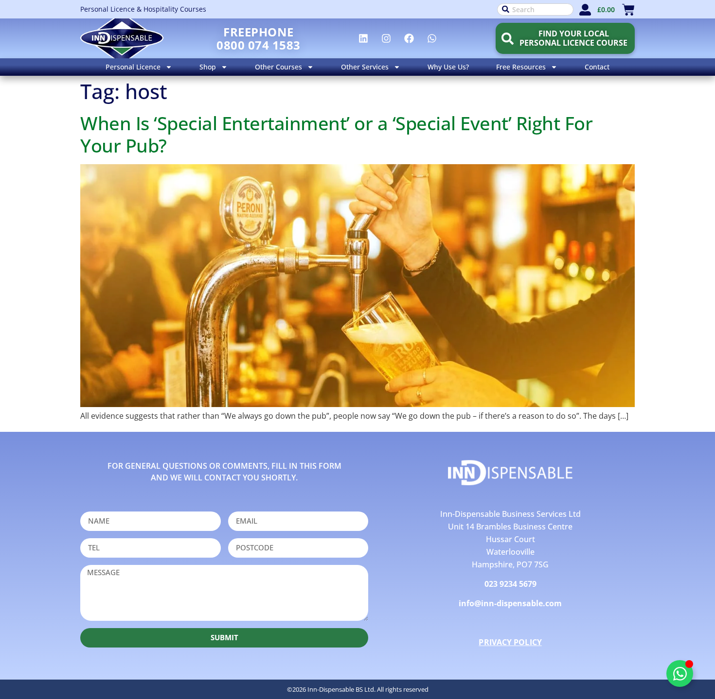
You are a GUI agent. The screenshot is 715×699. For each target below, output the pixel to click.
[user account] (585, 10)
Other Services (365, 66)
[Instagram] (386, 38)
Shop (207, 66)
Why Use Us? (448, 66)
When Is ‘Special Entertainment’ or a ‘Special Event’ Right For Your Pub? (336, 134)
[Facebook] (409, 38)
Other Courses (278, 66)
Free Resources (521, 66)
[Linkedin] (363, 38)
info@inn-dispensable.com (510, 603)
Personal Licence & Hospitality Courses (143, 9)
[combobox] (535, 9)
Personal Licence (133, 66)
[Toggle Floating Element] (679, 673)
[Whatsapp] (432, 38)
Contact (597, 66)
